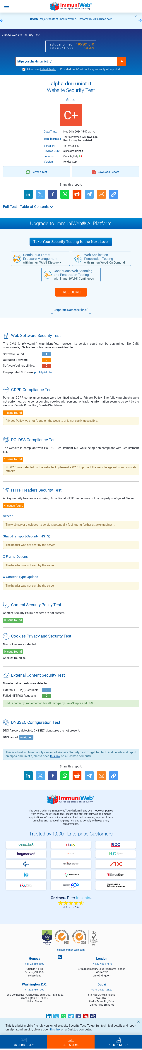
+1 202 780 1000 (34, 989)
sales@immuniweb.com (71, 949)
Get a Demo (71, 1044)
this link (55, 1029)
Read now (106, 19)
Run (121, 61)
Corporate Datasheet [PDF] (71, 310)
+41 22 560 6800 (34, 963)
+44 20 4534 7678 (101, 963)
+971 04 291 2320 (101, 989)
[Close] (135, 16)
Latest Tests (48, 69)
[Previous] (1, 20)
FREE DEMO (71, 292)
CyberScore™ (24, 1044)
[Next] (140, 20)
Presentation (118, 1044)
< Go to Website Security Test (21, 35)
